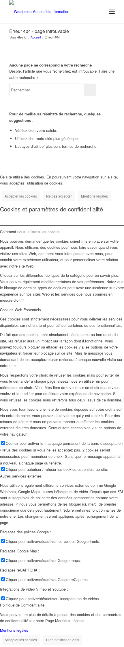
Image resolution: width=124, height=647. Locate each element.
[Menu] (112, 12)
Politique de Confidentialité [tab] (22, 605)
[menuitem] (112, 12)
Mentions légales (94, 195)
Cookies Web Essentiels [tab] (20, 309)
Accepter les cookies (21, 195)
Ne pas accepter (59, 195)
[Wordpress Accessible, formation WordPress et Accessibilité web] (51, 11)
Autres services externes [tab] (21, 476)
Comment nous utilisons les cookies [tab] (30, 231)
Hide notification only (62, 639)
